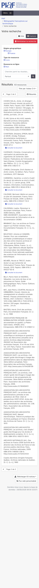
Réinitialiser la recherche (26, 41)
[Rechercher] (33, 76)
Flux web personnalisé (27, 481)
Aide (22, 36)
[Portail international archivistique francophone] (19, 5)
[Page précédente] (3, 94)
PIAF (3, 18)
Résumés (32, 94)
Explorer (32, 36)
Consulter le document (14, 148)
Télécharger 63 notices (25, 477)
